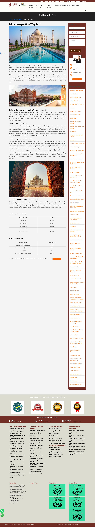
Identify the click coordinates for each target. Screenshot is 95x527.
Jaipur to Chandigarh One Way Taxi (17, 457)
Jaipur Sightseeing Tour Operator (56, 441)
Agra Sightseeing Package (76, 336)
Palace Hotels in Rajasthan (55, 455)
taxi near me (73, 137)
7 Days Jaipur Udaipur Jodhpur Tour (77, 433)
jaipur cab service (74, 264)
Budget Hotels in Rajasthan (55, 449)
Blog (24, 523)
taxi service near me (75, 303)
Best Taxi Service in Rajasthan (36, 433)
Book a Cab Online (74, 291)
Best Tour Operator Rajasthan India (37, 458)
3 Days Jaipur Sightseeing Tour (75, 425)
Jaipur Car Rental (74, 91)
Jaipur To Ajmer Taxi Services (77, 208)
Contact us (19, 523)
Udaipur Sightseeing (53, 431)
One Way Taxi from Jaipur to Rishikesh (15, 437)
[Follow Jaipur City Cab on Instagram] (11, 495)
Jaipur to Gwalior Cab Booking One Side (17, 460)
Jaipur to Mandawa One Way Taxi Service (17, 470)
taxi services (73, 115)
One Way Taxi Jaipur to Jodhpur (16, 443)
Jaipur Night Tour (53, 433)
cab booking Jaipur (74, 324)
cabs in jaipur (73, 284)
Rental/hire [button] (42, 5)
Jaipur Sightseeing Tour (76, 382)
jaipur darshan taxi (74, 288)
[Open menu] (85, 9)
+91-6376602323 (49, 1)
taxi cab (72, 105)
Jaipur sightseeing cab (75, 276)
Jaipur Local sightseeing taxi (77, 196)
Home (31, 5)
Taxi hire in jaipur (74, 212)
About (35, 5)
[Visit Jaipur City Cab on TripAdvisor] (13, 495)
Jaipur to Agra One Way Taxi (77, 148)
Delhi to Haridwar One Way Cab (16, 439)
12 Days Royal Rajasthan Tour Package (75, 445)
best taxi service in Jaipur (76, 156)
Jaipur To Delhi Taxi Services (77, 102)
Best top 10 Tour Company (35, 460)
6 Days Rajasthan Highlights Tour (76, 431)
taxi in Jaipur (73, 129)
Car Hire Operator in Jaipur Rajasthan (37, 431)
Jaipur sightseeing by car (76, 361)
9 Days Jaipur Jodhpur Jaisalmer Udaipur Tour (76, 439)
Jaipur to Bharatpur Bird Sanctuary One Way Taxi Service (17, 467)
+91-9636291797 (59, 1)
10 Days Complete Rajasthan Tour (76, 441)
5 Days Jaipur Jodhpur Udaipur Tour (77, 429)
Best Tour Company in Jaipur (35, 442)
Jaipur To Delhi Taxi (74, 375)
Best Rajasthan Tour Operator (36, 462)
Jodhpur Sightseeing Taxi (76, 312)
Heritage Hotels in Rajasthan (55, 453)
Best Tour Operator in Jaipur (35, 450)
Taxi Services (75, 5)
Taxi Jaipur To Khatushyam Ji (16, 425)
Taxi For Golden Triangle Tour (77, 141)
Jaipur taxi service (74, 273)
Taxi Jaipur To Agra (18, 17)
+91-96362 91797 (78, 76)
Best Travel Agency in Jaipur (35, 464)
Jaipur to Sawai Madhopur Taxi (16, 441)
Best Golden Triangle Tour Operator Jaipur (57, 439)
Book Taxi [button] (50, 5)
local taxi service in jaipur (76, 237)
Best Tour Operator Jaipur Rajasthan (37, 446)
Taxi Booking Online (75, 364)
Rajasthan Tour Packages (62, 5)
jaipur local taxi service (76, 251)
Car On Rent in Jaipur (75, 368)
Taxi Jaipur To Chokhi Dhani (15, 427)
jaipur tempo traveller (75, 108)
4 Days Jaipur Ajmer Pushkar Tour (76, 427)
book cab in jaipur (74, 200)
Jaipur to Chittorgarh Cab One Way (17, 462)
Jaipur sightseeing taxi (75, 112)
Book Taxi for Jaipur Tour (76, 371)
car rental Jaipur (74, 332)
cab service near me (75, 315)
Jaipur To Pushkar (53, 435)
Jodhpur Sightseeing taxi (55, 425)
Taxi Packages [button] (59, 7)
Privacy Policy (30, 523)
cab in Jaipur (73, 344)
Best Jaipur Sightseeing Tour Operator (35, 448)
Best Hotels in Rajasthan (54, 457)
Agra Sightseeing (53, 429)
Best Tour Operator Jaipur (55, 437)
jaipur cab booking (74, 170)
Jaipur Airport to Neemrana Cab (16, 452)
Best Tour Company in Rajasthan (36, 427)
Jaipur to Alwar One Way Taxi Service (17, 464)
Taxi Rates (76, 7)
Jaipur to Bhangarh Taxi (14, 431)
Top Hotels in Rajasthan (54, 447)
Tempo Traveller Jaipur (75, 95)
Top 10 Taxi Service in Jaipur (35, 440)
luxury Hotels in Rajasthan (55, 451)
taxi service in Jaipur (75, 144)
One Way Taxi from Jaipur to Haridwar (15, 455)
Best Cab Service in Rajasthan (36, 436)
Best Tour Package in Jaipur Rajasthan (35, 453)
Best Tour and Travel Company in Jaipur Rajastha (36, 456)
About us (12, 523)
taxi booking (73, 224)
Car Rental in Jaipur (75, 220)
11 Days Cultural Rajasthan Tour (75, 443)
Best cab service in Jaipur (76, 193)
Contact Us (69, 7)
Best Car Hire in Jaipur (34, 429)
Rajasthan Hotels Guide (54, 446)
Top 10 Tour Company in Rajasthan (37, 438)
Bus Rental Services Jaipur (76, 88)
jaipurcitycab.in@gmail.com (78, 1)
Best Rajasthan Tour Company (36, 434)
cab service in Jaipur (75, 98)
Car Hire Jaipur (73, 378)
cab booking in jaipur (75, 352)
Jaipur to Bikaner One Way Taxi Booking (16, 447)
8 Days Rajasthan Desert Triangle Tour (76, 436)
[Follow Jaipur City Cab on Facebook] (9, 495)
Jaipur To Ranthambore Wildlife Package (16, 434)
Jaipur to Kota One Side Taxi (15, 444)
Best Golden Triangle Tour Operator (37, 444)
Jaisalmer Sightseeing (54, 427)
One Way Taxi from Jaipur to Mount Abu (17, 450)
